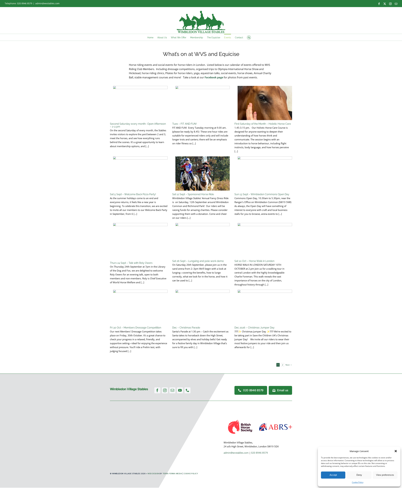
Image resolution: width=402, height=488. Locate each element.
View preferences (385, 475)
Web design (153, 473)
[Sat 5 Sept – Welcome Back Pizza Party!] (140, 173)
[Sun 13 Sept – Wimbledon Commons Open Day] (265, 173)
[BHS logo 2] (240, 419)
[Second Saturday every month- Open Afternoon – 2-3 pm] (140, 103)
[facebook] (157, 390)
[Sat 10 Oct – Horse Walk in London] (265, 240)
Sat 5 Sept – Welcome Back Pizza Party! (133, 194)
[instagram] (165, 390)
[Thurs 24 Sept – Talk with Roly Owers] (140, 241)
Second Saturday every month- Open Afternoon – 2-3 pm (138, 125)
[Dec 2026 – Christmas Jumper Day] (265, 307)
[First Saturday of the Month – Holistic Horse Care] (265, 103)
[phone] (187, 390)
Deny (359, 475)
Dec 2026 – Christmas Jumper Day (254, 327)
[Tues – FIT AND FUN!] (202, 103)
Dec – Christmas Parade (186, 327)
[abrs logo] (275, 424)
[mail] (172, 390)
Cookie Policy (357, 482)
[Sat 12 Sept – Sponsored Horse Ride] (202, 173)
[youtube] (180, 390)
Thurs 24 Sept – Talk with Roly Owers (131, 262)
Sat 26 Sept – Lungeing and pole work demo (198, 261)
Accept (333, 475)
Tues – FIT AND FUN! (184, 123)
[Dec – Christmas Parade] (202, 307)
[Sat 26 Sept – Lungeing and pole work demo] (202, 240)
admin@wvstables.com (47, 3)
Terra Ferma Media (172, 473)
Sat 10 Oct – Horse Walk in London (254, 261)
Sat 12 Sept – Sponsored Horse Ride (193, 194)
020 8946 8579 (24, 3)
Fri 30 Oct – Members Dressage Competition (135, 327)
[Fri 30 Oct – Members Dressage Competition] (140, 307)
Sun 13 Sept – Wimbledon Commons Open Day (261, 194)
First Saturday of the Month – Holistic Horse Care (262, 123)
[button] (395, 451)
